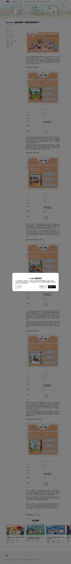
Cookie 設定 (18, 286)
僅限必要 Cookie (43, 286)
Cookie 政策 (20, 283)
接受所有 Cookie (52, 286)
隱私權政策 (25, 283)
